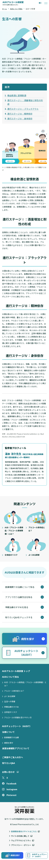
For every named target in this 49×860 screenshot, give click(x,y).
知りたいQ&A (8, 763)
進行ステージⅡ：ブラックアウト (23, 108)
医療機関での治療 (11, 737)
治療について (8, 731)
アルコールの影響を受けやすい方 (18, 717)
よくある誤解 (9, 696)
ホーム (4, 9)
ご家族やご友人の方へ (12, 757)
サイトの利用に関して (20, 836)
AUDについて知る (16, 9)
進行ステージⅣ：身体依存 (19, 118)
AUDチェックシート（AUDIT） (17, 726)
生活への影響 (9, 701)
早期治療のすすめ (11, 707)
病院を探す (8, 742)
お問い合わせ (8, 772)
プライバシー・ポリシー (21, 845)
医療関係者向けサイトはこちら (24, 831)
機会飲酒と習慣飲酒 (16, 95)
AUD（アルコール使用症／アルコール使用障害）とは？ (25, 684)
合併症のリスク (10, 712)
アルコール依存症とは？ (14, 690)
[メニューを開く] (46, 3)
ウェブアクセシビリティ (21, 840)
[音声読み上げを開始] (40, 3)
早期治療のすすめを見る (16, 607)
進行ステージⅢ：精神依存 (19, 113)
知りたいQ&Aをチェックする (18, 617)
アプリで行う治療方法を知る (18, 597)
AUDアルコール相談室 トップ (16, 671)
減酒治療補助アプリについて (15, 748)
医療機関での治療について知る (19, 587)
